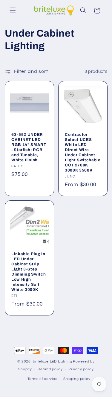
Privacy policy (80, 369)
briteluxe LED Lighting (52, 361)
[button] (12, 10)
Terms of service (42, 379)
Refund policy (50, 369)
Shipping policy (76, 379)
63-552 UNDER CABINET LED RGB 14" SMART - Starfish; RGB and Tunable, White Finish (28, 147)
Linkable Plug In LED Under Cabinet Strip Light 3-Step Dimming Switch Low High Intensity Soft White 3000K (28, 272)
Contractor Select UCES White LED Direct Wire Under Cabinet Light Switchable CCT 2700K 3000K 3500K (83, 152)
